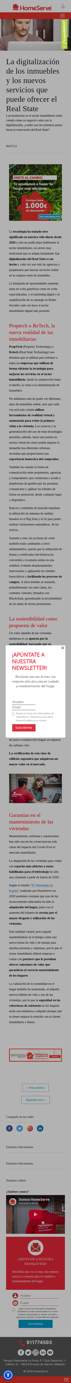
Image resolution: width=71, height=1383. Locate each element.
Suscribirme (23, 727)
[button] (8, 1375)
